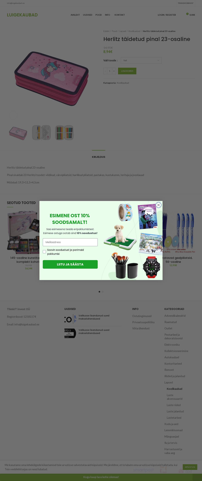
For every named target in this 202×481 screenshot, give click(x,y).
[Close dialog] (158, 205)
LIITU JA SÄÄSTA (70, 264)
